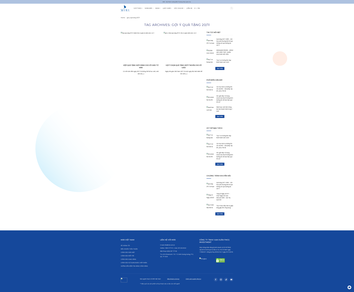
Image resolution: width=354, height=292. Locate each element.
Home (123, 17)
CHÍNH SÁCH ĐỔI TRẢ (127, 256)
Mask (157, 8)
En (199, 8)
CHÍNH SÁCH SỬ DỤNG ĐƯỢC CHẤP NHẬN (134, 262)
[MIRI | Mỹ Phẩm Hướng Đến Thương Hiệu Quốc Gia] (126, 8)
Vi (195, 8)
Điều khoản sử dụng (173, 279)
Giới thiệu (138, 8)
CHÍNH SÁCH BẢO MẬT (128, 252)
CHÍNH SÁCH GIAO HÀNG (128, 259)
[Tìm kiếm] (231, 8)
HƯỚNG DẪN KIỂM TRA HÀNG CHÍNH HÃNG (134, 266)
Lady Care (167, 8)
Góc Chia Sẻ (178, 8)
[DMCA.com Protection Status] (220, 260)
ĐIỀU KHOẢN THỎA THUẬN (129, 249)
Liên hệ (189, 8)
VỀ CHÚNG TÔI (125, 245)
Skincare (148, 8)
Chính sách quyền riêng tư (193, 279)
